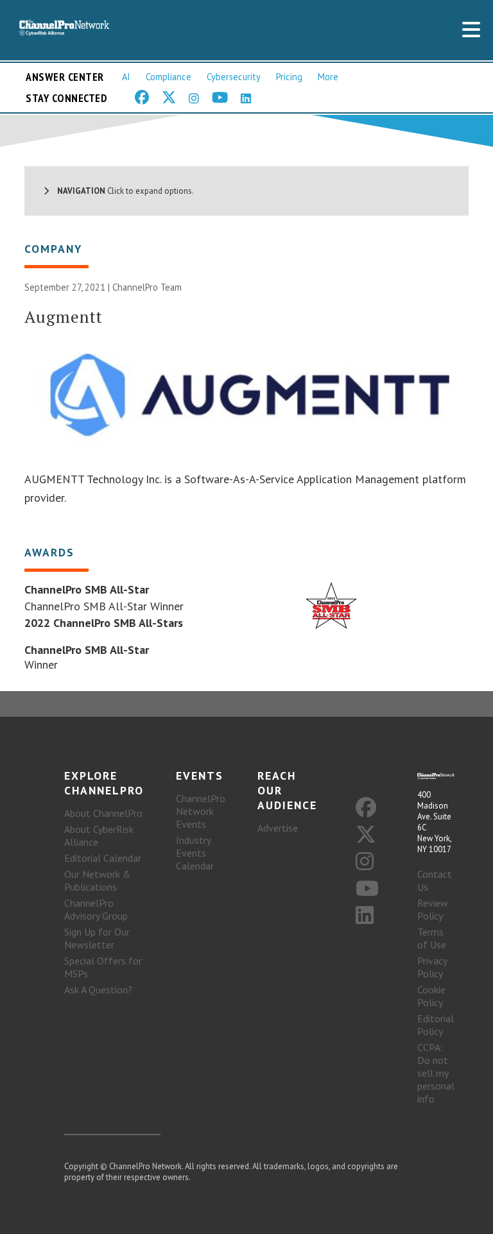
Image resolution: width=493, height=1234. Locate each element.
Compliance (168, 77)
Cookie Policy (431, 996)
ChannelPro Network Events (200, 811)
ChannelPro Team (147, 287)
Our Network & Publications (97, 880)
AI (126, 77)
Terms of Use (431, 938)
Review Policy (432, 909)
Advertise (277, 827)
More (328, 77)
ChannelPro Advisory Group (96, 909)
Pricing (289, 77)
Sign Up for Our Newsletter (97, 938)
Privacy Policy (432, 967)
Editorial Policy (435, 1025)
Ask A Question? (98, 989)
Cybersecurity (234, 77)
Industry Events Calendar (195, 853)
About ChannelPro (103, 813)
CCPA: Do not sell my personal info (435, 1073)
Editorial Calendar (102, 858)
